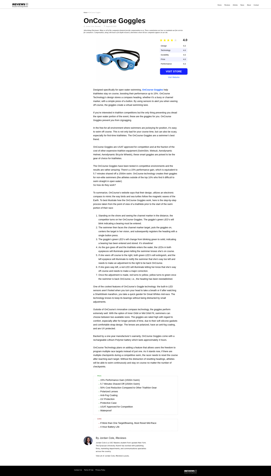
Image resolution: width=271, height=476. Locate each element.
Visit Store (174, 71)
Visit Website (173, 77)
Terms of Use (88, 470)
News (242, 5)
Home (220, 5)
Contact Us (78, 470)
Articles (235, 5)
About (249, 5)
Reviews (227, 5)
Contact (256, 5)
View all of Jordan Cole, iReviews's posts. (112, 456)
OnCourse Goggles (152, 89)
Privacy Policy (100, 470)
